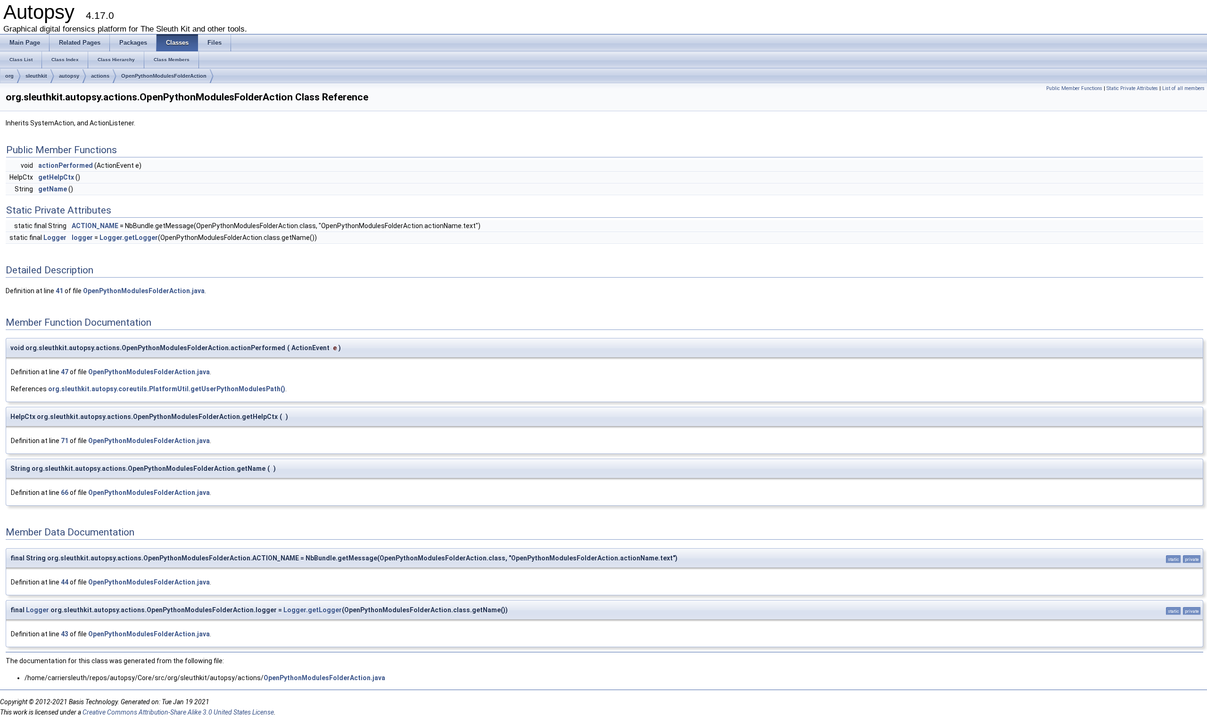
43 (64, 634)
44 (64, 582)
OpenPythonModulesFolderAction (164, 76)
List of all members (1183, 88)
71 (64, 440)
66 (64, 492)
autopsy (69, 76)
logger (82, 237)
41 (59, 291)
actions (100, 76)
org (9, 76)
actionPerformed (65, 165)
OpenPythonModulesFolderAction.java (144, 291)
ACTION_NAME (95, 226)
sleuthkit (36, 76)
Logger (54, 237)
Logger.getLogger (128, 237)
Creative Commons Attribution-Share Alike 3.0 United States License (178, 712)
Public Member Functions (1074, 88)
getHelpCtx (56, 177)
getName (52, 189)
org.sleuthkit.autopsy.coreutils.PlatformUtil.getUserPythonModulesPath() (166, 389)
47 (64, 372)
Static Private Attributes (1132, 88)
